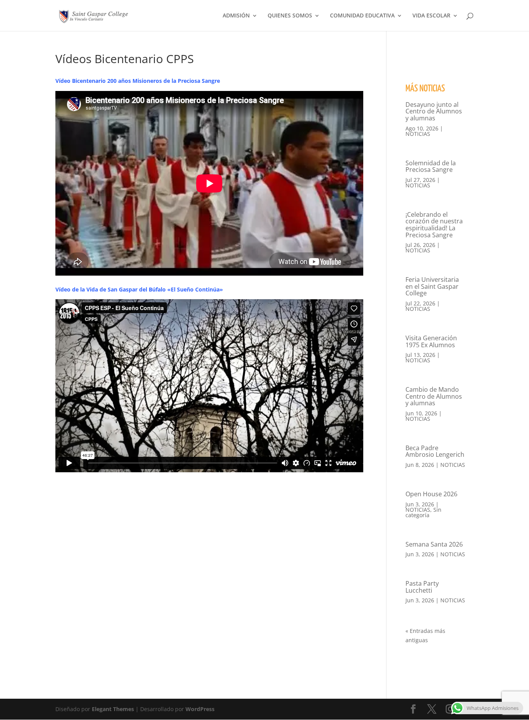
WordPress (200, 709)
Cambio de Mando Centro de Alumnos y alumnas (433, 396)
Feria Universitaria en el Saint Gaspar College (432, 286)
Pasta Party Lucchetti (422, 587)
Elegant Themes (113, 709)
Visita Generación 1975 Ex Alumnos (431, 341)
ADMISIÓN (236, 16)
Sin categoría (423, 512)
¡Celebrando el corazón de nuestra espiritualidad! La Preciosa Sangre (434, 224)
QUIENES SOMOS (290, 16)
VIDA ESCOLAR (431, 16)
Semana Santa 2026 (434, 544)
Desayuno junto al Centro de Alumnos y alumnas (433, 111)
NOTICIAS (417, 133)
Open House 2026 (431, 494)
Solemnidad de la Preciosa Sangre (430, 166)
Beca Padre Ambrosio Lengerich (434, 451)
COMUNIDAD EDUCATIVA (362, 16)
